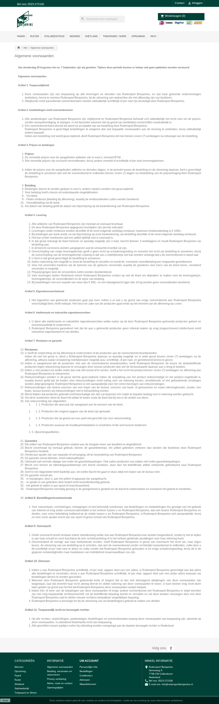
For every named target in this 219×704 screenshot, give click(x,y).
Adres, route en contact (59, 683)
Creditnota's (86, 675)
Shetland (91, 36)
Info (153, 36)
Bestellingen (86, 671)
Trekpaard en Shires (26, 692)
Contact (179, 3)
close (5, 700)
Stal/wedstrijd (54, 36)
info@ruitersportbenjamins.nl (177, 684)
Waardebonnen (88, 684)
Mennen (75, 36)
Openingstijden (55, 687)
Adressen (85, 679)
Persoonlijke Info (89, 667)
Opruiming (138, 36)
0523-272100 (165, 680)
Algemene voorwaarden (60, 667)
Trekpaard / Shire (114, 36)
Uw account (89, 660)
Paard (21, 36)
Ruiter (34, 36)
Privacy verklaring (56, 679)
